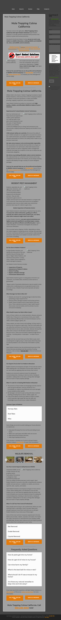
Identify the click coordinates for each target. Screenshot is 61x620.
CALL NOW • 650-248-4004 (15, 83)
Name (50, 29)
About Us (21, 9)
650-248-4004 (54, 19)
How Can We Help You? (54, 44)
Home (13, 9)
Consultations (12, 49)
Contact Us (46, 9)
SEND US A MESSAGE (33, 83)
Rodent (23, 47)
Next (42, 460)
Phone (50, 39)
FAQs (38, 9)
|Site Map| (46, 617)
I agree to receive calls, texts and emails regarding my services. (55, 58)
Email (50, 34)
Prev (6, 460)
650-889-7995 (51, 616)
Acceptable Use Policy (53, 77)
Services (30, 9)
